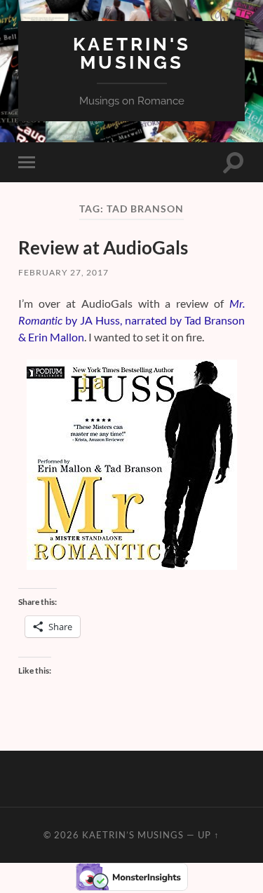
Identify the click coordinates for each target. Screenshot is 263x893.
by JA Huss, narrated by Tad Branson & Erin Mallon (131, 319)
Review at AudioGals (103, 247)
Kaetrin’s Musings (133, 834)
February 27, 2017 (63, 272)
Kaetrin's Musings (132, 53)
